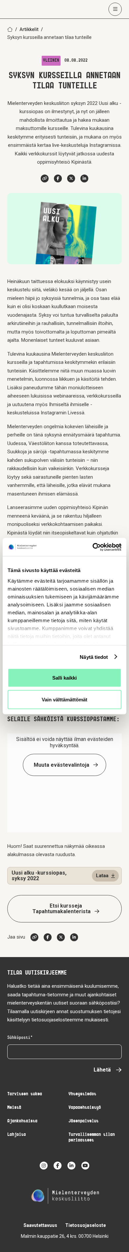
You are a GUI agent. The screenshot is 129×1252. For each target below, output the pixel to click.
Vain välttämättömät (64, 699)
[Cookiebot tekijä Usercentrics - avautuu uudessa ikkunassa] (92, 547)
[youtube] (85, 1166)
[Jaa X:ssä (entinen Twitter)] (71, 178)
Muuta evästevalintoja (61, 765)
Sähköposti (18, 1038)
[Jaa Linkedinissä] (84, 178)
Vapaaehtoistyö (84, 1107)
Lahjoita (16, 1134)
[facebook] (58, 1166)
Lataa (102, 876)
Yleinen (51, 60)
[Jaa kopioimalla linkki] (45, 178)
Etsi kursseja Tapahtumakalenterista (61, 909)
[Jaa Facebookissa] (58, 178)
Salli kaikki (64, 678)
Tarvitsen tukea (24, 1094)
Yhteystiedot (82, 1094)
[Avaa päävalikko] (115, 9)
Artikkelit (29, 29)
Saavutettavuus (40, 1225)
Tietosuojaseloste (85, 1225)
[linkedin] (71, 1166)
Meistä (14, 1107)
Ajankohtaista (22, 1121)
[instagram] (44, 1166)
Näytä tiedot (94, 656)
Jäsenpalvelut (83, 1121)
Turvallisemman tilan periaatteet (91, 1137)
